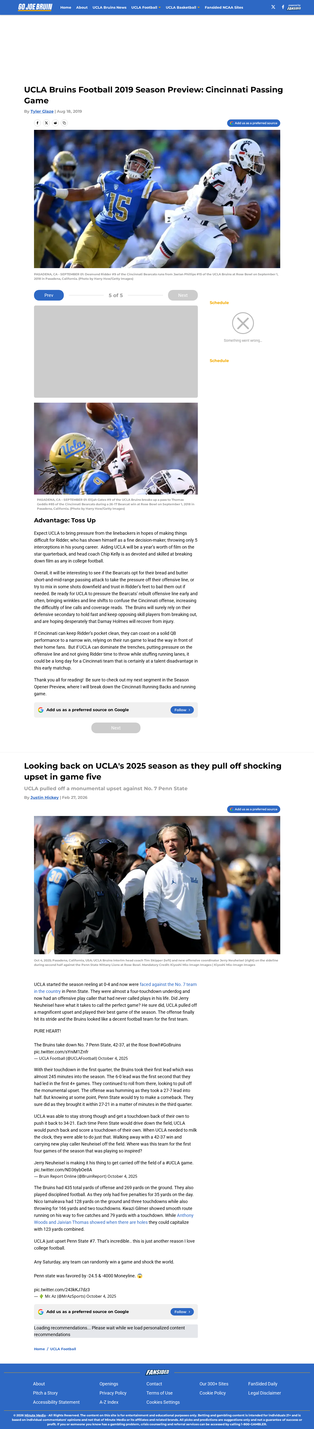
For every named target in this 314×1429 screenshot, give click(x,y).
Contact (154, 1383)
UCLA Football (63, 1349)
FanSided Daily (263, 1383)
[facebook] (283, 7)
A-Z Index (109, 1402)
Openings (109, 1383)
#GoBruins (170, 1044)
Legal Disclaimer (264, 1393)
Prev (48, 295)
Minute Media (35, 1415)
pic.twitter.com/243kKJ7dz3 (62, 1289)
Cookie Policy (213, 1393)
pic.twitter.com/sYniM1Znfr (61, 1051)
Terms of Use (159, 1393)
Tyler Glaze (42, 111)
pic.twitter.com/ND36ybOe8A (63, 1169)
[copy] (64, 122)
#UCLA (173, 1162)
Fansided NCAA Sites (224, 7)
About (82, 7)
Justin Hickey (45, 797)
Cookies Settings (163, 1402)
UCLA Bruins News (109, 7)
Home (65, 7)
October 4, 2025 (113, 1058)
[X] (273, 7)
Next (183, 295)
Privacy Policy (113, 1393)
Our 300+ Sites (214, 1383)
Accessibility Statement (56, 1402)
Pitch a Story (45, 1393)
